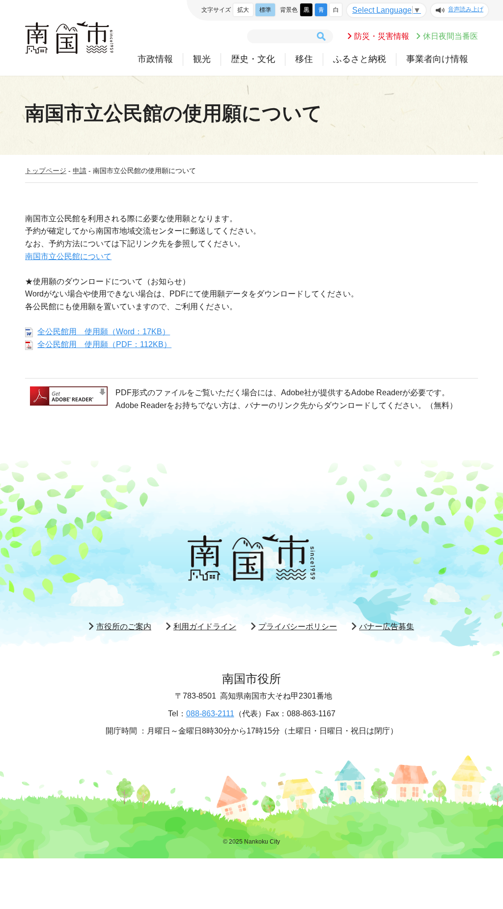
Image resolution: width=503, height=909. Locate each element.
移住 (304, 59)
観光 (202, 59)
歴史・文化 (253, 59)
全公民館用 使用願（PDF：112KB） (104, 344)
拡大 (243, 9)
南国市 (69, 38)
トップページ (45, 171)
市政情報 (155, 59)
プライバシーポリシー (297, 626)
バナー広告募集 (386, 626)
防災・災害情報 (381, 36)
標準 (265, 9)
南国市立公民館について (68, 256)
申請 (79, 171)
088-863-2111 (210, 713)
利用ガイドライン (204, 626)
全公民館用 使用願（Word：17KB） (103, 331)
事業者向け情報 (437, 59)
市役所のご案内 (123, 626)
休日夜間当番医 (450, 36)
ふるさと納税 (359, 59)
